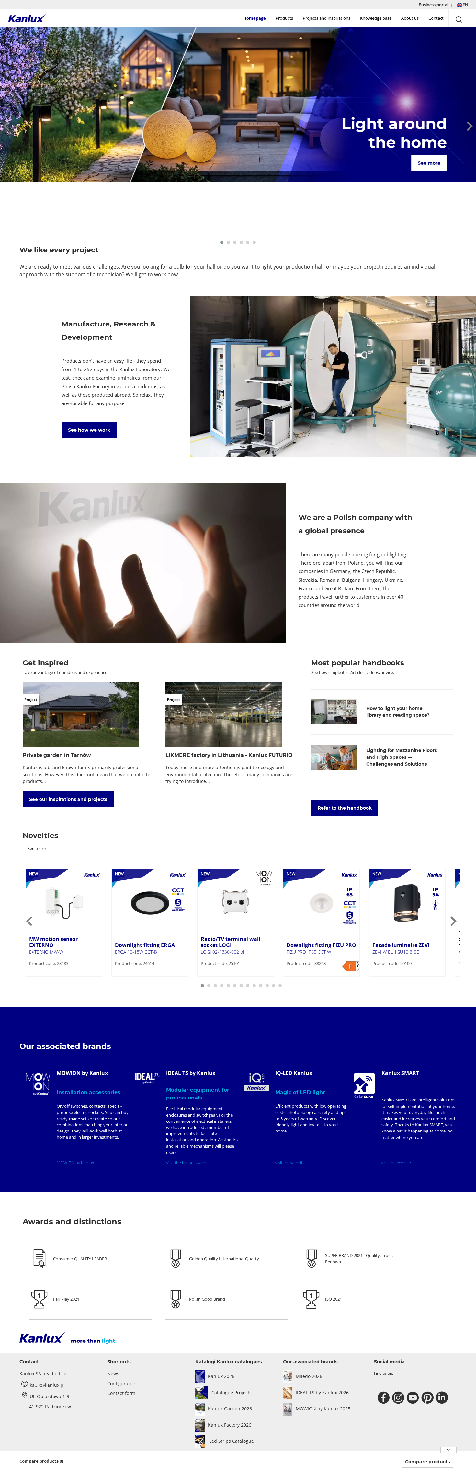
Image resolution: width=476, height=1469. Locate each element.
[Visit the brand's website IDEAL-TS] (147, 1078)
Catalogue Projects (231, 1392)
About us (410, 18)
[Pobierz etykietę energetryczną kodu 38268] (350, 966)
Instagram (399, 1397)
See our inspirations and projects (68, 799)
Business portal (434, 4)
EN (465, 4)
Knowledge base (375, 18)
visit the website (290, 1162)
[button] (462, 5)
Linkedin (443, 1397)
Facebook (384, 1397)
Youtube (413, 1397)
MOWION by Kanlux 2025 (323, 1409)
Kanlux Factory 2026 (229, 1425)
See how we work (89, 430)
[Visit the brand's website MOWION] (38, 1084)
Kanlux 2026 (221, 1376)
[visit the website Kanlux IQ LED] (256, 1082)
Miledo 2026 (309, 1376)
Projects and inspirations (326, 18)
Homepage (254, 18)
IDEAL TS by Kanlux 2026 (322, 1392)
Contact (436, 18)
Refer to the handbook (345, 808)
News (113, 1373)
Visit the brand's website (189, 1162)
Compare (49, 975)
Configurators (122, 1383)
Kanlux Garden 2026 (230, 1409)
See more (428, 163)
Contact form (121, 1393)
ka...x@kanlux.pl (47, 1385)
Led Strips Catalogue (231, 1441)
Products (284, 18)
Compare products (427, 1461)
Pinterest (428, 1397)
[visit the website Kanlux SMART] (364, 1085)
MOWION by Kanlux (75, 1162)
